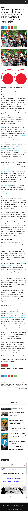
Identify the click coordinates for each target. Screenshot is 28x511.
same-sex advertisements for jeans (17, 192)
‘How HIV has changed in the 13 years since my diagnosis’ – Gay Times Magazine (17, 414)
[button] (26, 2)
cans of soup (6, 194)
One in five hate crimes (16, 313)
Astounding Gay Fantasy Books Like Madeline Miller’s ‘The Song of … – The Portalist (17, 435)
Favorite (4, 365)
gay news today (8, 368)
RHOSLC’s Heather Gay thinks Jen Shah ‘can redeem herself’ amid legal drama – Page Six (21, 386)
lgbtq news (21, 368)
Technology (16, 505)
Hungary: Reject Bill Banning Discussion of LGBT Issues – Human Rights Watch (7, 386)
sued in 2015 (16, 150)
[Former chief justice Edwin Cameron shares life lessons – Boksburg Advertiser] (4, 428)
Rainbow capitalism (6, 185)
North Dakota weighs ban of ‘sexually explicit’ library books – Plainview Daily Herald (17, 441)
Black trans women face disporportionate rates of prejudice (13, 317)
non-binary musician (8, 265)
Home (2, 5)
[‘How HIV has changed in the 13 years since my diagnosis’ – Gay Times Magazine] (4, 414)
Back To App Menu (10, 507)
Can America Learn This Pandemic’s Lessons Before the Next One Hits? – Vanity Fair (17, 448)
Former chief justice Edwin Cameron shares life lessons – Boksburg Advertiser (17, 428)
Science (6, 5)
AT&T (2, 127)
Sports (4, 505)
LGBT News (15, 368)
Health (8, 505)
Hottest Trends (18, 507)
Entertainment (21, 504)
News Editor (5, 24)
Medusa (23, 263)
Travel (12, 505)
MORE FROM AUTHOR (17, 408)
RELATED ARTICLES (6, 408)
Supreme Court (7, 323)
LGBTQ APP (4, 504)
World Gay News (14, 504)
